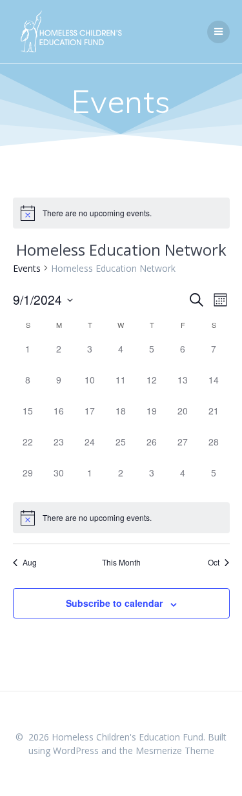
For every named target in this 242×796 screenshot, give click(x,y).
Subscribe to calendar (114, 603)
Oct (213, 562)
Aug (30, 562)
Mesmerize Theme (175, 750)
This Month (121, 562)
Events (27, 268)
